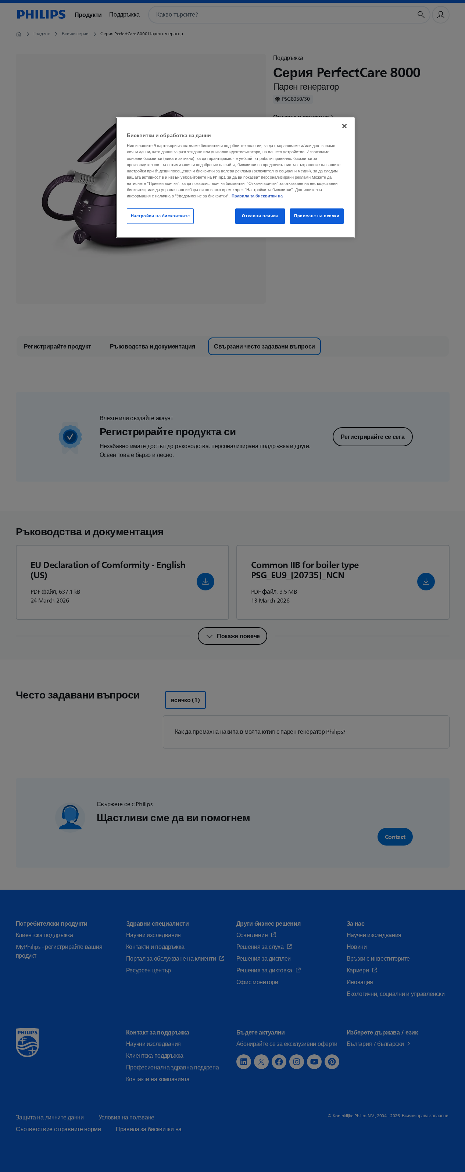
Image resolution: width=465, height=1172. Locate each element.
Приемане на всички (316, 215)
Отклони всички (260, 215)
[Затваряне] (344, 126)
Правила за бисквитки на (257, 196)
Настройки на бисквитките (160, 215)
